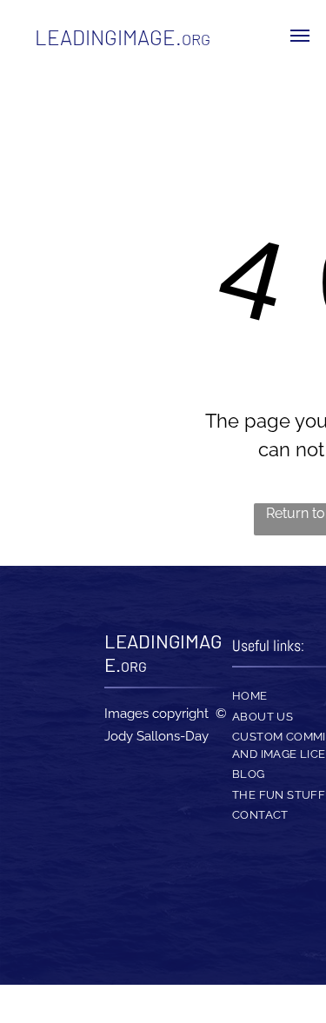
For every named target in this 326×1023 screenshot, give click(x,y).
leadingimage (105, 37)
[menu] (300, 35)
